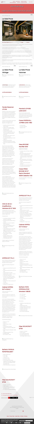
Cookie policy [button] (7, 421)
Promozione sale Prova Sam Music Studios (10, 395)
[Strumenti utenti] (32, 14)
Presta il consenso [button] (27, 422)
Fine (16, 397)
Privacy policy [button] (11, 421)
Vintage (21, 42)
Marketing (22, 422)
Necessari (8, 422)
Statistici (18, 422)
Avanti (13, 397)
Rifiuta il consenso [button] (22, 420)
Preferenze (13, 422)
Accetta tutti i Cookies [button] (29, 420)
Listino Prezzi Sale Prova (7, 393)
